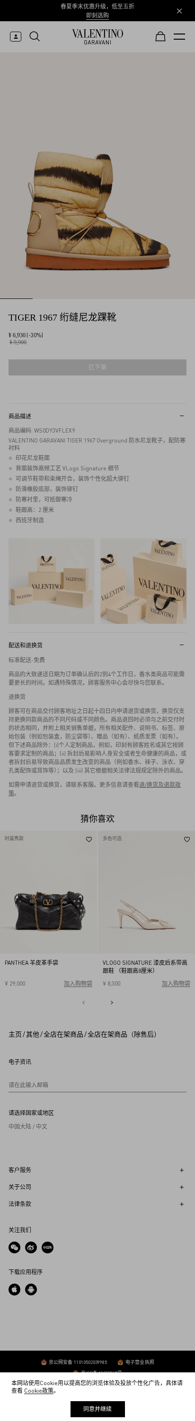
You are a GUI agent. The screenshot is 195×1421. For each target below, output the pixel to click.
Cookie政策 (38, 1390)
